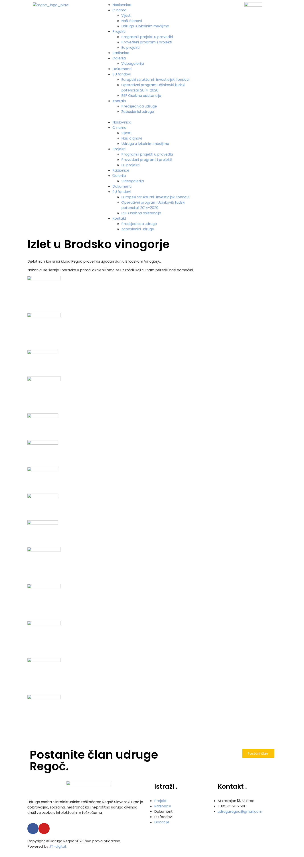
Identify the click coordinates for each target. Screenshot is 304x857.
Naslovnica (121, 4)
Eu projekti (130, 47)
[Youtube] (44, 828)
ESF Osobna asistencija (141, 95)
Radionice (120, 52)
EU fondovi (121, 74)
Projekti (119, 31)
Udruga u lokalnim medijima (145, 26)
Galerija (119, 58)
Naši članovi (131, 20)
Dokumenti (122, 68)
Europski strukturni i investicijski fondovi (155, 79)
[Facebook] (33, 828)
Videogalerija (132, 63)
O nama (119, 10)
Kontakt (119, 100)
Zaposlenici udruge (137, 111)
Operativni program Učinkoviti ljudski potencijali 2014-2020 (153, 87)
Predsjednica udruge (139, 106)
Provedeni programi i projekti (146, 42)
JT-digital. (58, 846)
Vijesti (126, 15)
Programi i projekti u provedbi (147, 36)
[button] (151, 117)
